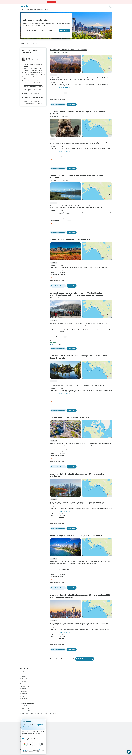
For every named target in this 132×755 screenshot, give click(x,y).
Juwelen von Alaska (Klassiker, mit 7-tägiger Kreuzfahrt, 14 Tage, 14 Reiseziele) (34, 73)
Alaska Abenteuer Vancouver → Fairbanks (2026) (34, 77)
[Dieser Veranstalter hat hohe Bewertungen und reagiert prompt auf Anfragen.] (65, 93)
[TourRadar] (24, 6)
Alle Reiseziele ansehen (64, 87)
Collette (61, 337)
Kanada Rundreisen (25, 705)
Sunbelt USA (23, 676)
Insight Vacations (63, 220)
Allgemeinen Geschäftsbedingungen (34, 749)
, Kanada (69, 449)
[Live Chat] (129, 752)
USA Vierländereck (24, 686)
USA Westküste (23, 691)
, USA (72, 449)
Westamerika (23, 673)
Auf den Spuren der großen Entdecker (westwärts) (33, 90)
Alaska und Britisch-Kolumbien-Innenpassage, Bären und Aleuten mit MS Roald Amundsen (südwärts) (34, 102)
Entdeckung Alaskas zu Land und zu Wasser (33, 65)
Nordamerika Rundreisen (28, 9)
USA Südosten (23, 698)
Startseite (21, 9)
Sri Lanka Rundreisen (25, 708)
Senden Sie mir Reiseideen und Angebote (32, 739)
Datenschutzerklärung (26, 750)
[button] (81, 344)
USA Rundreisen (37, 9)
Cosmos (61, 93)
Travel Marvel (62, 274)
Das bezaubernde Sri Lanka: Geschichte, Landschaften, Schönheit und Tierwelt (39, 713)
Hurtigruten (61, 156)
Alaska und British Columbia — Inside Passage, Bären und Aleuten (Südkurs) (33, 69)
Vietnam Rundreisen (25, 715)
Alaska (42, 9)
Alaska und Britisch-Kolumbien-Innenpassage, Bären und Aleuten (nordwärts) (32, 94)
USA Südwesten (24, 678)
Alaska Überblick (25, 43)
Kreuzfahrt (46, 9)
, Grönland (64, 449)
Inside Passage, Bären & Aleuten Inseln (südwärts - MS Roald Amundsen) (33, 98)
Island (60, 449)
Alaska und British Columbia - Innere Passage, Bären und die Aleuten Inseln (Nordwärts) (33, 86)
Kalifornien (22, 696)
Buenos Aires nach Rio (25, 710)
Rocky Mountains (24, 681)
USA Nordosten (23, 693)
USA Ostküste (23, 688)
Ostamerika (22, 683)
